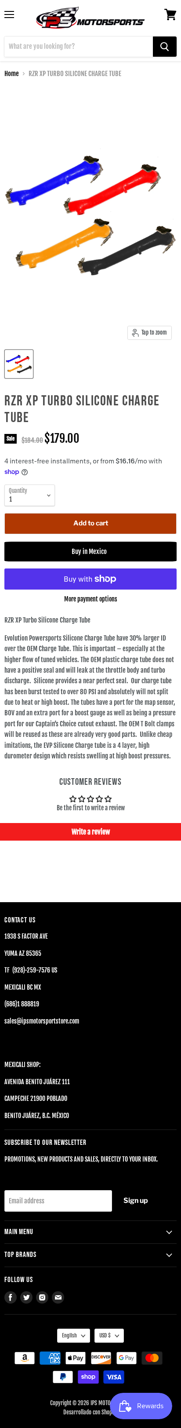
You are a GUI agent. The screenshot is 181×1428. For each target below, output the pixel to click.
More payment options (90, 599)
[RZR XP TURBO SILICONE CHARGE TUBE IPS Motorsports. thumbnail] (19, 364)
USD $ (105, 1335)
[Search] (165, 46)
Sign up (135, 1200)
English (69, 1335)
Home (11, 73)
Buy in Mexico (90, 551)
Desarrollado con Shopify (90, 1412)
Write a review (91, 831)
